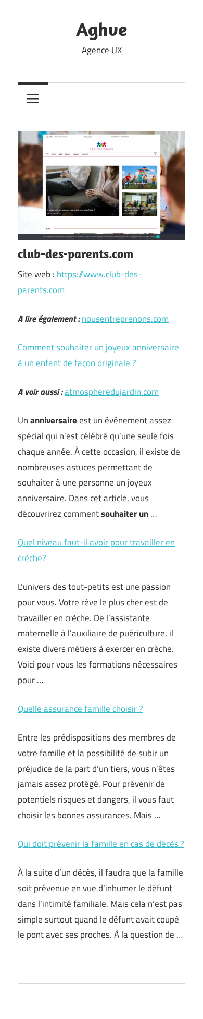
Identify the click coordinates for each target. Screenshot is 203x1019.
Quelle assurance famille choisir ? (80, 708)
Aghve (101, 29)
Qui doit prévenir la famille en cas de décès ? (101, 844)
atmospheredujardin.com (112, 391)
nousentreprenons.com (125, 318)
